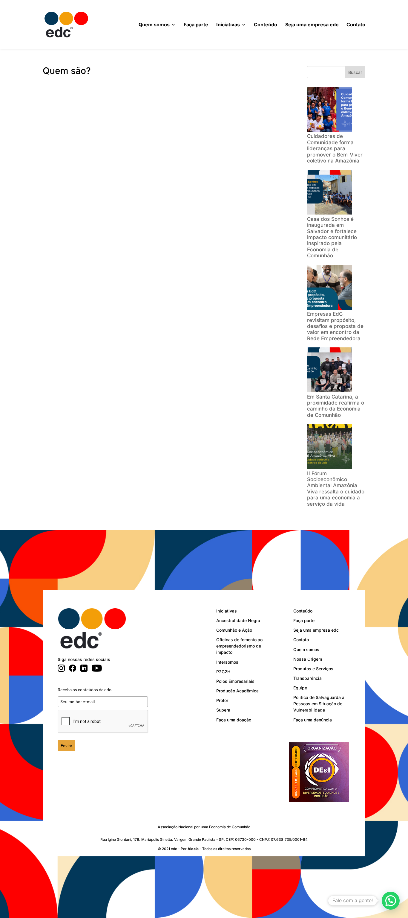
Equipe (300, 687)
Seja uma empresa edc (311, 25)
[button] (391, 901)
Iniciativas (228, 25)
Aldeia (193, 848)
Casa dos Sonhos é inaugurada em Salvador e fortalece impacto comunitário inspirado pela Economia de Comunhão (332, 237)
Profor (222, 700)
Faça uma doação (233, 719)
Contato (355, 25)
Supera (223, 709)
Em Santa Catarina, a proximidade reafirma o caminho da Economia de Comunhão (335, 406)
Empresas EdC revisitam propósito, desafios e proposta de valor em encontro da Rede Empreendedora (335, 326)
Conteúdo (265, 25)
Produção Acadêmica (237, 690)
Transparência (307, 678)
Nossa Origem (307, 659)
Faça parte (196, 25)
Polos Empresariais (235, 681)
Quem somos (154, 25)
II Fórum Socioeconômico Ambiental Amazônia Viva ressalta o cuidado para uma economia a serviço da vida (335, 488)
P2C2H (223, 671)
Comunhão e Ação (234, 630)
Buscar (355, 72)
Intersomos (227, 662)
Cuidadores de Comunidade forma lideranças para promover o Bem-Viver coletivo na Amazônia (335, 148)
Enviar (66, 745)
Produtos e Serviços (313, 668)
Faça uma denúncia (312, 719)
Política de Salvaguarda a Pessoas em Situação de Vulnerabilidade (318, 703)
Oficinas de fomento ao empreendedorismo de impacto (239, 646)
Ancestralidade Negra (238, 620)
